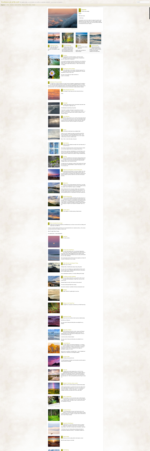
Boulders (65, 55)
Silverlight (65, 103)
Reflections (65, 183)
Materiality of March (67, 329)
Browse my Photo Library (26, 4)
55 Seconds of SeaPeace (68, 249)
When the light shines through (56, 223)
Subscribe (12, 4)
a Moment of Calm (54, 45)
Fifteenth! (65, 369)
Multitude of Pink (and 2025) (56, 82)
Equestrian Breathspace (68, 423)
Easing (64, 129)
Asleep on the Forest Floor (68, 303)
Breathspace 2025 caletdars (69, 68)
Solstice (79, 45)
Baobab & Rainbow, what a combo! (70, 383)
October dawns (66, 209)
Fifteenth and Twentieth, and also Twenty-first (72, 169)
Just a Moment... (66, 116)
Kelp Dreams (66, 143)
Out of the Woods (67, 45)
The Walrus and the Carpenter (69, 276)
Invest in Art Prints (18, 4)
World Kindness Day (67, 196)
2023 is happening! (67, 396)
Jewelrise (65, 236)
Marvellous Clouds (67, 316)
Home (8, 4)
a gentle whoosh (95, 45)
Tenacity (65, 156)
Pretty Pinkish (66, 436)
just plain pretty (66, 356)
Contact (33, 4)
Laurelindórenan (66, 343)
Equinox (83, 9)
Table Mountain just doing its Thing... (70, 263)
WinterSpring (66, 450)
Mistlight (65, 289)
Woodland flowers (67, 410)
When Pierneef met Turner (68, 89)
